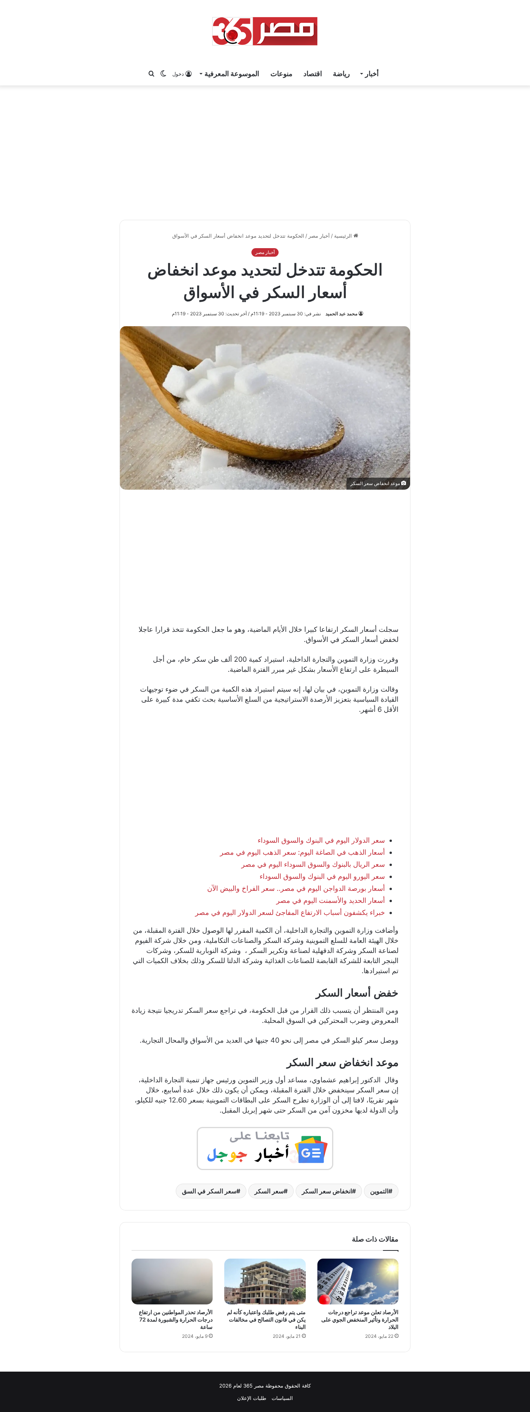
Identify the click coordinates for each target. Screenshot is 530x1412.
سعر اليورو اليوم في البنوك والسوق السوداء (322, 876)
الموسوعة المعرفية (231, 74)
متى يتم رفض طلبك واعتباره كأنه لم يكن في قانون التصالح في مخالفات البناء (266, 1319)
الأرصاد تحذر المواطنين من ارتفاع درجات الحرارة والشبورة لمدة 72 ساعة (176, 1319)
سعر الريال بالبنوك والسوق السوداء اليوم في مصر (313, 864)
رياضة (341, 74)
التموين (379, 1191)
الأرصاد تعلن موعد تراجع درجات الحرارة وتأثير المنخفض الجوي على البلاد (359, 1319)
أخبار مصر (319, 236)
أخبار (372, 74)
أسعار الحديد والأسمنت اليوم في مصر (330, 900)
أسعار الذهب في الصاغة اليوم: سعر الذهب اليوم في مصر (302, 852)
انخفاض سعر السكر (327, 1191)
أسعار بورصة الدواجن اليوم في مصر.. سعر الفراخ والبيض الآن (296, 888)
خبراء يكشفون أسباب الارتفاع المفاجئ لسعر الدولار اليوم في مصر (290, 912)
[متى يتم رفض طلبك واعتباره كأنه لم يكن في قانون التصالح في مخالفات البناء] (264, 1281)
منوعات (281, 74)
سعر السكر (269, 1191)
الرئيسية (343, 236)
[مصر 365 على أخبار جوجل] (265, 1148)
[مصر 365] (265, 31)
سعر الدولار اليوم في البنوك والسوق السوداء (321, 840)
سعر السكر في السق (209, 1191)
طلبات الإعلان (251, 1398)
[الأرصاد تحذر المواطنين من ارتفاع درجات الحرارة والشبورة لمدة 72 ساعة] (172, 1281)
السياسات (282, 1398)
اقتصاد (312, 74)
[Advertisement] (265, 151)
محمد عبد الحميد (341, 313)
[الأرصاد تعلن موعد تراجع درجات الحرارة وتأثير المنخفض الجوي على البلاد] (357, 1281)
